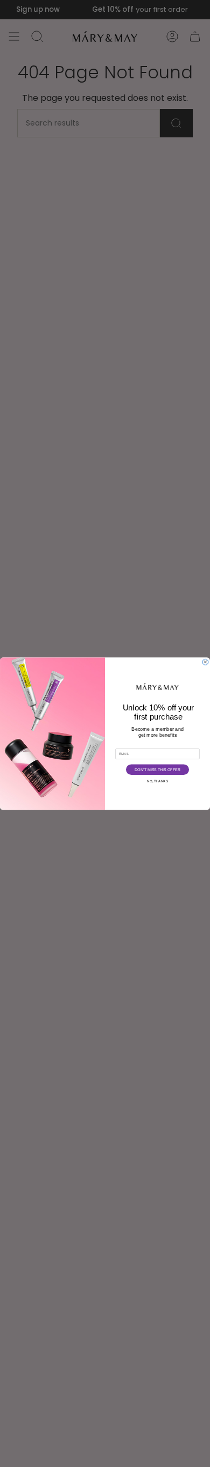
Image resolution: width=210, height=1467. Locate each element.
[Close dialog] (205, 662)
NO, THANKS (157, 781)
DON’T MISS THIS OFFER (157, 769)
